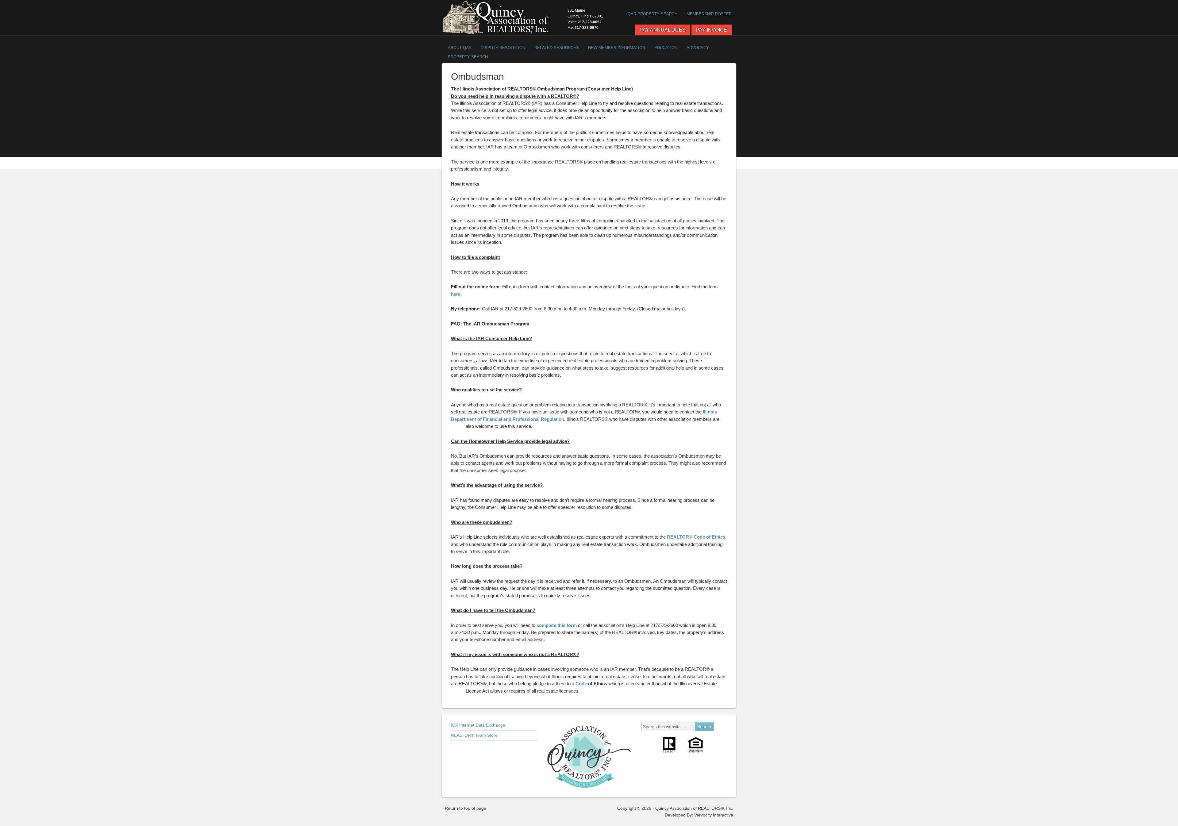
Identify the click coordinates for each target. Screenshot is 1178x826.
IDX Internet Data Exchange (478, 725)
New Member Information (616, 47)
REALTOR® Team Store (474, 735)
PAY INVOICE (711, 30)
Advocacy (695, 47)
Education (665, 47)
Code (581, 683)
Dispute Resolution (500, 47)
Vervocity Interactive (713, 815)
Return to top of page (465, 808)
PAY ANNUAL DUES (663, 30)
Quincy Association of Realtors (495, 17)
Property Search (465, 57)
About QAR (457, 47)
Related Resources (554, 47)
